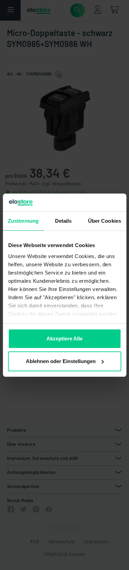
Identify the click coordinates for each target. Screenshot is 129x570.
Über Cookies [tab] (104, 221)
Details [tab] (63, 221)
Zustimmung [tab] (23, 221)
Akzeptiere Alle (64, 338)
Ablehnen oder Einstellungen (61, 361)
